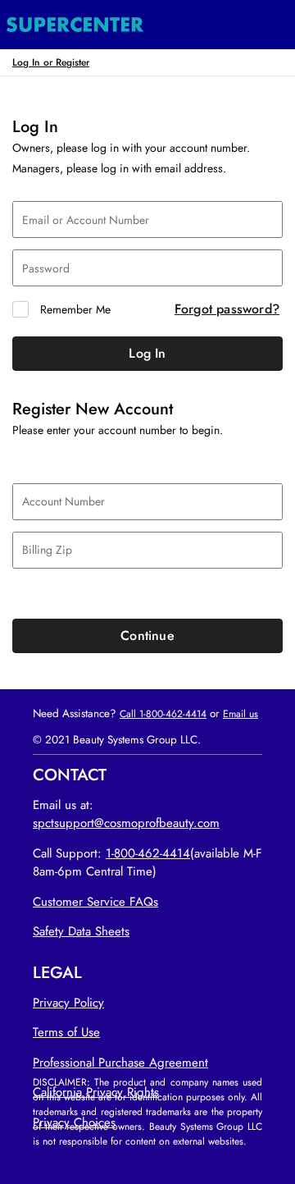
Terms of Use (66, 1032)
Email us (240, 713)
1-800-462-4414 (148, 853)
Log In (147, 353)
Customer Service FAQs (95, 902)
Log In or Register (50, 62)
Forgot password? (227, 308)
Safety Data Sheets (81, 931)
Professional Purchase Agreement (120, 1063)
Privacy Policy (68, 1003)
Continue (147, 635)
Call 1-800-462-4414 (163, 713)
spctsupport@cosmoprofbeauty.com (126, 823)
